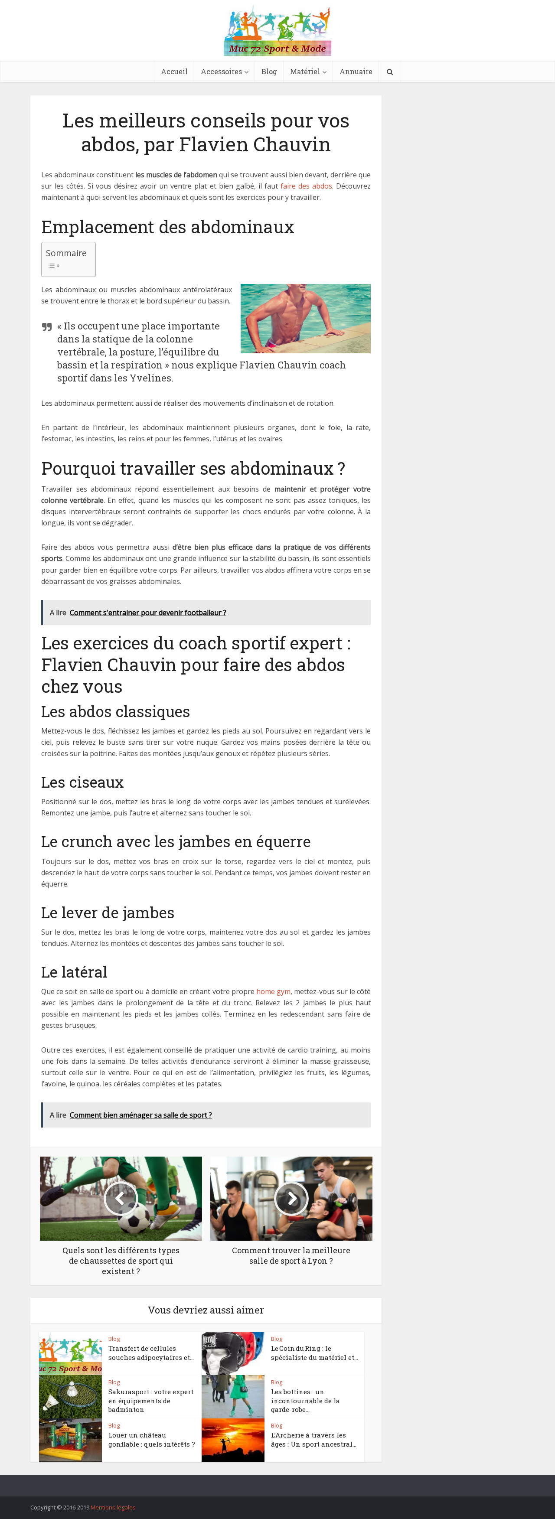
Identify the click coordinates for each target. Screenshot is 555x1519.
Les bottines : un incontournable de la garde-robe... (305, 1400)
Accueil (174, 71)
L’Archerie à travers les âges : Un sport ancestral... (313, 1439)
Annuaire (356, 71)
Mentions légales (113, 1507)
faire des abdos (306, 186)
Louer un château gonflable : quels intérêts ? (151, 1439)
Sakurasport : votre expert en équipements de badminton (150, 1400)
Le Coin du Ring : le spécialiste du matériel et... (314, 1352)
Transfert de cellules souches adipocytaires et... (151, 1352)
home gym (273, 991)
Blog (269, 71)
